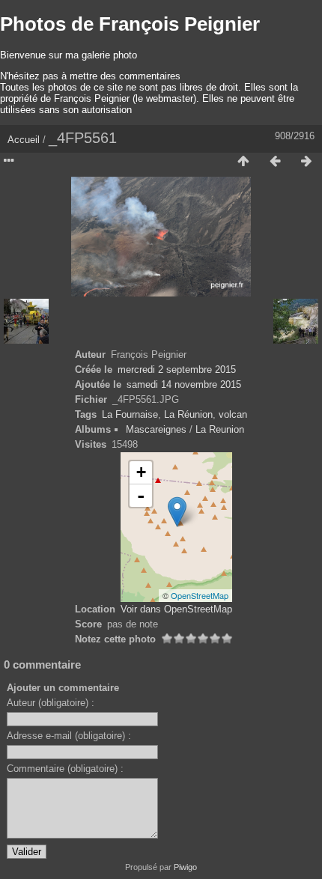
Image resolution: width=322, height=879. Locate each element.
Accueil (23, 139)
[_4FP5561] (177, 511)
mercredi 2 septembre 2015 (177, 369)
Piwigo (185, 867)
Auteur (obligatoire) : (50, 702)
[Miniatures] (243, 161)
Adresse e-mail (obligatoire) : (69, 735)
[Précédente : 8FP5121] (275, 161)
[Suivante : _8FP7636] (306, 161)
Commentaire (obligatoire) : (65, 768)
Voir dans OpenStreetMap (176, 609)
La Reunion (219, 429)
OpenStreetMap (199, 595)
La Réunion (188, 414)
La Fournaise (130, 414)
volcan (233, 414)
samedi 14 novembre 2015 (184, 384)
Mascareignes (156, 429)
